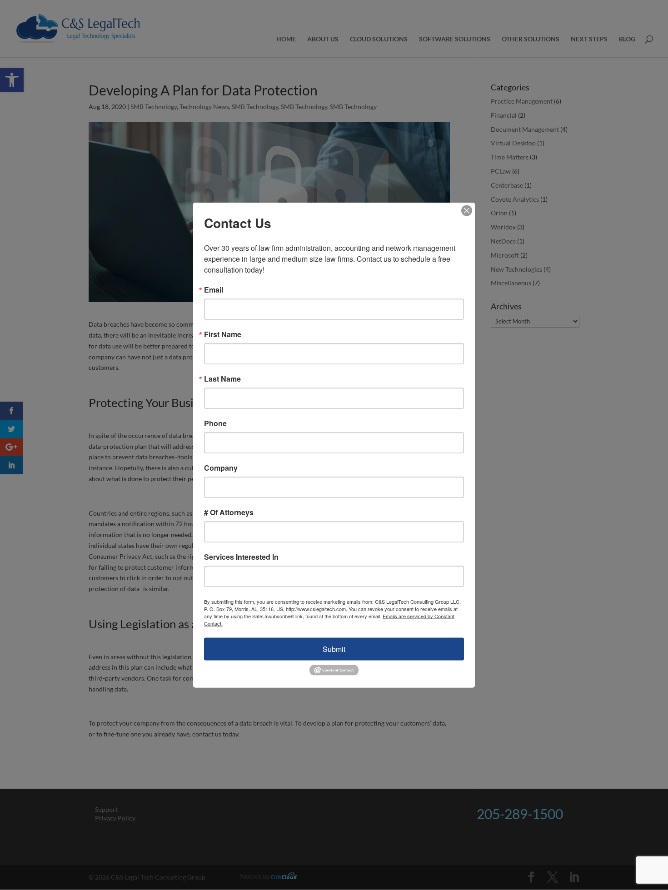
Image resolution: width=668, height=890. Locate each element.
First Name (222, 334)
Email (213, 289)
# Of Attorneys (229, 512)
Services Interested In (241, 556)
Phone (215, 423)
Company (221, 467)
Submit (334, 648)
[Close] (466, 210)
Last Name (222, 378)
